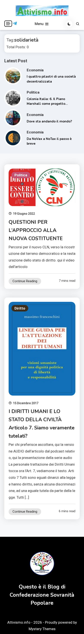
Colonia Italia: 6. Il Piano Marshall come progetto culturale (46, 104)
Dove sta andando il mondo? (49, 121)
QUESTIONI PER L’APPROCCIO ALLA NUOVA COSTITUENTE (36, 230)
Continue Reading (24, 281)
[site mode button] (69, 24)
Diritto (19, 308)
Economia (35, 70)
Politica (33, 92)
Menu (39, 24)
